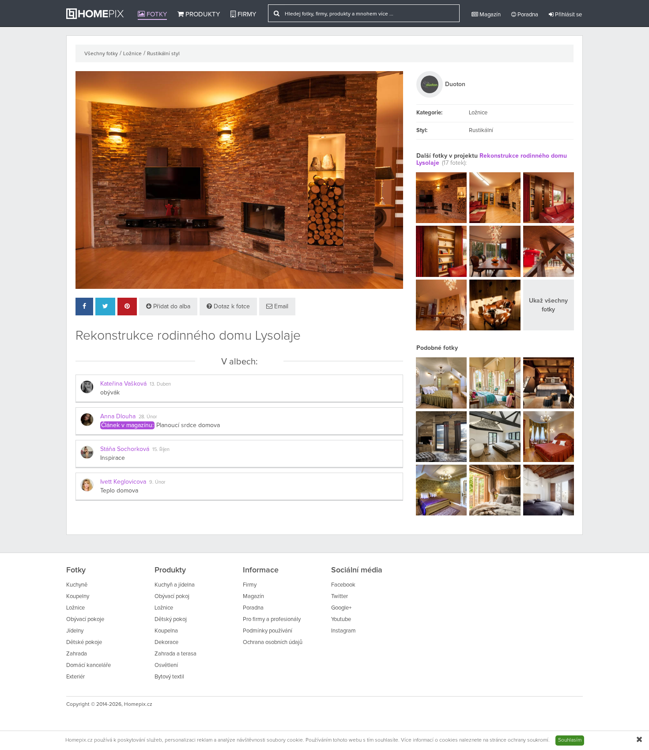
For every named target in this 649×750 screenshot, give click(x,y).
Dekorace (166, 642)
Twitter (339, 596)
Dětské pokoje (84, 642)
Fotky (156, 14)
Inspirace (112, 458)
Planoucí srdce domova (188, 425)
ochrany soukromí (528, 740)
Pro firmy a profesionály (272, 619)
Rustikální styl (163, 54)
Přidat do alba (170, 306)
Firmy (246, 14)
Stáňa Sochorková (124, 449)
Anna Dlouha (118, 416)
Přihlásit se (568, 15)
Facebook (343, 585)
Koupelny (77, 596)
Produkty (202, 14)
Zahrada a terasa (175, 654)
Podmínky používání (267, 631)
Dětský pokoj (171, 619)
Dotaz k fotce (231, 306)
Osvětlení (166, 665)
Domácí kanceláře (88, 665)
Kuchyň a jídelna (175, 585)
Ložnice (132, 54)
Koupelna (166, 631)
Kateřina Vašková (123, 384)
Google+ (341, 608)
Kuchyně (76, 585)
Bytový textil (169, 677)
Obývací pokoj (172, 596)
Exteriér (75, 677)
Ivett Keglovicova (123, 482)
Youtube (341, 619)
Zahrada (76, 654)
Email (280, 306)
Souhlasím (569, 740)
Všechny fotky (101, 54)
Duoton (455, 84)
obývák (110, 393)
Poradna (527, 15)
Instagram (343, 631)
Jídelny (74, 631)
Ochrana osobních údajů (272, 642)
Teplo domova (119, 491)
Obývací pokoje (85, 619)
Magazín (489, 15)
